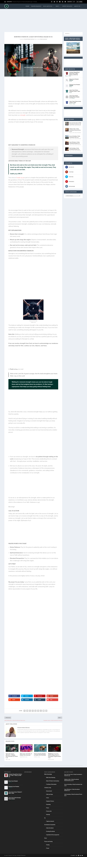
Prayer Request (36, 6)
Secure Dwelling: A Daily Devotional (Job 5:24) (74, 137)
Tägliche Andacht (50, 821)
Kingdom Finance (50, 801)
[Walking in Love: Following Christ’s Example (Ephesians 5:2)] (54, 748)
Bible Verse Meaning (50, 777)
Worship (48, 814)
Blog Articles (47, 6)
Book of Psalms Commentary (52, 780)
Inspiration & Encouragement (52, 834)
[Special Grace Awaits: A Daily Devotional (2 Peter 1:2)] (12, 748)
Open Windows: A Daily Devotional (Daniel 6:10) (74, 143)
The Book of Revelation (51, 784)
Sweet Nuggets (67, 6)
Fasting (47, 844)
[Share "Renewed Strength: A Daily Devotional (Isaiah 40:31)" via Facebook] (24, 710)
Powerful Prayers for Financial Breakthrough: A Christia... (25, 1)
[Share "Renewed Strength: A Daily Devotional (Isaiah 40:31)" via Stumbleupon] (40, 710)
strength (23, 115)
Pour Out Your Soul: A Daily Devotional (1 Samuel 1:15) (75, 123)
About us (77, 6)
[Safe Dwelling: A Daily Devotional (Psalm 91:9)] (67, 149)
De (45, 817)
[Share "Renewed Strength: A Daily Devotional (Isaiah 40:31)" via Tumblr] (30, 710)
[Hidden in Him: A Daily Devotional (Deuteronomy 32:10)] (67, 129)
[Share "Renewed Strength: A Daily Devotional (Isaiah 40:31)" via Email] (43, 710)
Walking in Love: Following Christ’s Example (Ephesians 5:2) (54, 755)
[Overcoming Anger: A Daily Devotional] (40, 748)
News (45, 838)
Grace (47, 797)
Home (27, 6)
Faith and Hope (49, 794)
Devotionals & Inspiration (49, 824)
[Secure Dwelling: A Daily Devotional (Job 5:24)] (67, 137)
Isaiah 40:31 (20, 177)
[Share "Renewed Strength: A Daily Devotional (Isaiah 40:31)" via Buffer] (38, 710)
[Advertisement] (43, 19)
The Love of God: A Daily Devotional (26, 754)
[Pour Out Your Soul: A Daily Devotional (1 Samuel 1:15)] (67, 123)
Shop (57, 6)
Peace (47, 807)
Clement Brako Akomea (29, 39)
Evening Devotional (50, 831)
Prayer (47, 848)
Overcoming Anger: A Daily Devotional (40, 754)
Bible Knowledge (48, 774)
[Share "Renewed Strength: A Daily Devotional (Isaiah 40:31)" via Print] (46, 710)
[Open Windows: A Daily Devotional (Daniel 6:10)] (67, 143)
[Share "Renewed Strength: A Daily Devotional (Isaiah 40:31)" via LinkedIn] (35, 710)
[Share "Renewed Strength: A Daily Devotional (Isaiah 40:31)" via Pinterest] (32, 710)
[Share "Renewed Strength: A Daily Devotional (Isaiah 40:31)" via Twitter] (27, 710)
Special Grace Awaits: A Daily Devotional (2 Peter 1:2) (12, 755)
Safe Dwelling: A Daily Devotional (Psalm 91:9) (74, 149)
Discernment (49, 791)
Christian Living (47, 787)
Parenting (48, 804)
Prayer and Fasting (48, 841)
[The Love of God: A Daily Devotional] (26, 748)
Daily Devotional (43, 39)
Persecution (49, 811)
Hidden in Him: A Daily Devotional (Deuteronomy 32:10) (75, 130)
